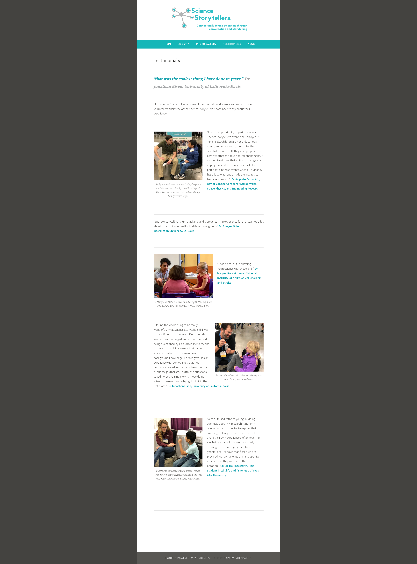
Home (168, 43)
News (251, 43)
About (183, 43)
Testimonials (232, 43)
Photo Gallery (206, 43)
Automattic (243, 558)
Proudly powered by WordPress (187, 558)
